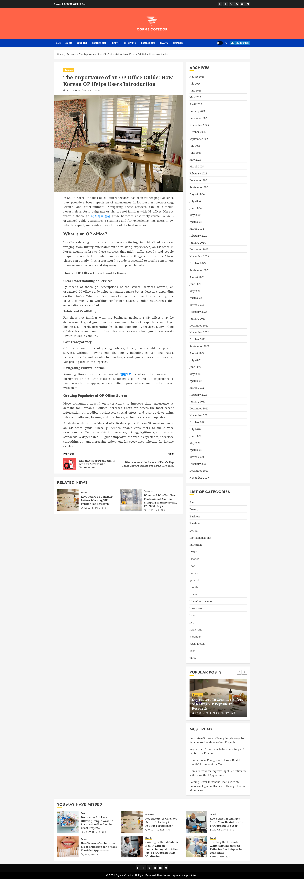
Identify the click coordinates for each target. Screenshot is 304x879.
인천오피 (126, 374)
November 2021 (199, 415)
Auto (68, 43)
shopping (130, 43)
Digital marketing (200, 537)
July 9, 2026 (89, 854)
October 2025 (198, 132)
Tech (192, 651)
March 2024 (197, 228)
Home (57, 43)
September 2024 (199, 187)
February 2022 (198, 394)
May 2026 (195, 97)
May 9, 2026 (218, 857)
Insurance (196, 608)
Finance (178, 43)
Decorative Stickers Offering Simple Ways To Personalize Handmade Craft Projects (97, 823)
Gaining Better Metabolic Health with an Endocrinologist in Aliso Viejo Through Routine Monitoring (218, 786)
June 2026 (195, 90)
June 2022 (195, 367)
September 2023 (199, 270)
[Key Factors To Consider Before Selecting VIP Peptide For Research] (68, 500)
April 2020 (196, 450)
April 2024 (196, 222)
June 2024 (195, 208)
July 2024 (195, 201)
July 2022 (195, 360)
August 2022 (197, 353)
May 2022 (195, 374)
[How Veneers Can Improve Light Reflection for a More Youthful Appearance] (68, 846)
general (194, 580)
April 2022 (196, 381)
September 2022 (199, 346)
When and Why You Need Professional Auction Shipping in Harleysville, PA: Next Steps (160, 501)
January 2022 (198, 401)
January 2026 (198, 111)
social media (197, 643)
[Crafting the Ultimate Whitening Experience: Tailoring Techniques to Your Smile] (196, 846)
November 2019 (199, 477)
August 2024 (197, 194)
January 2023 (198, 318)
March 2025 (197, 166)
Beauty (163, 43)
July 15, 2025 (153, 510)
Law (192, 615)
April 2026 (196, 104)
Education (99, 43)
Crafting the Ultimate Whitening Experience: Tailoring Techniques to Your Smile (226, 847)
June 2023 (195, 284)
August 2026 (197, 76)
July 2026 (195, 83)
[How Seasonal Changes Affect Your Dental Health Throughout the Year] (196, 822)
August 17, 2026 (92, 508)
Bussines (82, 43)
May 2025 (195, 159)
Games (194, 573)
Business (69, 70)
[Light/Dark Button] (220, 43)
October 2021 (198, 422)
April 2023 (196, 298)
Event (193, 552)
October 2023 (198, 263)
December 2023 (199, 249)
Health (115, 43)
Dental (193, 530)
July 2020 (195, 429)
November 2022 (199, 332)
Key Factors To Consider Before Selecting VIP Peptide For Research (97, 500)
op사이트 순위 (100, 216)
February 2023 (198, 312)
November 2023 (199, 256)
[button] (226, 43)
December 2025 (199, 118)
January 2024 (198, 242)
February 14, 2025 (93, 90)
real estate (196, 629)
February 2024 (198, 235)
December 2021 (199, 408)
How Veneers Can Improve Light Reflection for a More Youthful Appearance (99, 847)
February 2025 (198, 173)
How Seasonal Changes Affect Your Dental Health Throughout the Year (226, 822)
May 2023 (195, 291)
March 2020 (197, 457)
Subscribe (242, 43)
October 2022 (198, 339)
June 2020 (195, 436)
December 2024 (199, 180)
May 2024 (195, 215)
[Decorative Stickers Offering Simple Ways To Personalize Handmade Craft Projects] (68, 822)
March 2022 (197, 387)
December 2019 (199, 470)
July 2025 (195, 145)
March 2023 (197, 305)
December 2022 (199, 325)
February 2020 (198, 464)
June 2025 (195, 152)
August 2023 (197, 277)
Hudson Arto (72, 90)
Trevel (193, 658)
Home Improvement (202, 601)
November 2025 (199, 125)
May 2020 (195, 443)
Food (192, 566)
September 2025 (199, 139)
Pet (191, 622)
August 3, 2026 (220, 830)
